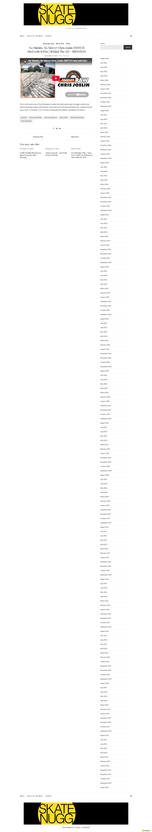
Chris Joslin (64, 117)
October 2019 (105, 414)
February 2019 (105, 449)
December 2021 (105, 301)
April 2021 (103, 336)
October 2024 (105, 154)
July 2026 (103, 63)
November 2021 (105, 306)
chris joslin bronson (77, 117)
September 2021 (105, 314)
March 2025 (104, 132)
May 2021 (103, 332)
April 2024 (103, 180)
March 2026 (104, 80)
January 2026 (104, 89)
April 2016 (103, 596)
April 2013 (103, 753)
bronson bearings (35, 117)
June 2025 (103, 119)
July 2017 (103, 531)
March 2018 (104, 497)
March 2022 (104, 288)
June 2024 (103, 171)
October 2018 (105, 466)
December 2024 (105, 145)
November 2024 (105, 150)
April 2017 (103, 544)
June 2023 (103, 223)
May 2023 (103, 228)
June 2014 (103, 692)
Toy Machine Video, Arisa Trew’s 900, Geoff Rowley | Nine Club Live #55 (82, 155)
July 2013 (103, 740)
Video (68, 43)
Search (102, 43)
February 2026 (105, 84)
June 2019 (103, 432)
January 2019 (104, 453)
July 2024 (103, 167)
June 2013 (103, 744)
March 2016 (104, 601)
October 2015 (105, 622)
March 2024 (104, 184)
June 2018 (103, 484)
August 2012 (104, 787)
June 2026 (103, 67)
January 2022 (104, 297)
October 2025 (105, 102)
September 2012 (105, 783)
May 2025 (103, 123)
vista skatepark (26, 121)
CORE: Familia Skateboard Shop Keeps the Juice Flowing (30, 155)
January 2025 (104, 141)
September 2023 (105, 210)
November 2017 (105, 514)
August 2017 (104, 527)
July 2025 (103, 115)
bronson (24, 117)
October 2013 (105, 727)
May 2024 (103, 176)
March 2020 (104, 392)
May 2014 (103, 696)
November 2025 (105, 97)
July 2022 (103, 271)
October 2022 (105, 258)
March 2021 (104, 340)
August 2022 (104, 267)
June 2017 (103, 536)
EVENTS (49, 36)
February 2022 (105, 293)
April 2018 (103, 492)
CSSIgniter (86, 827)
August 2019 (104, 423)
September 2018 (105, 471)
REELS (22, 36)
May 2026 (103, 71)
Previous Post (38, 137)
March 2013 (104, 757)
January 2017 (104, 557)
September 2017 (105, 523)
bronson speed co (50, 117)
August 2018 (104, 475)
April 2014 (103, 701)
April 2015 (103, 648)
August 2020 (104, 371)
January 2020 (104, 401)
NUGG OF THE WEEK (35, 36)
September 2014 (105, 679)
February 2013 (105, 761)
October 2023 (105, 206)
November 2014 (105, 670)
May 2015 (103, 644)
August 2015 (104, 631)
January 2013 (104, 766)
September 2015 (105, 627)
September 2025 (105, 106)
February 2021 (105, 345)
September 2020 (105, 366)
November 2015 (105, 618)
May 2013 (103, 748)
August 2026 (104, 58)
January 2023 (104, 245)
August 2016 (104, 579)
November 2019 (105, 410)
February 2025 (105, 136)
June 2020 (103, 379)
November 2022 (105, 254)
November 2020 (105, 358)
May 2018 (103, 488)
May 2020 (103, 384)
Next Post (75, 137)
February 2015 (105, 657)
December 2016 (105, 562)
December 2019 (105, 405)
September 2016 (105, 575)
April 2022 (103, 284)
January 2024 (104, 193)
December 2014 (105, 666)
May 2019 (103, 436)
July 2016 (103, 583)
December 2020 (105, 353)
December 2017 (105, 510)
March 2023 (104, 236)
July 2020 (103, 375)
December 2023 (105, 197)
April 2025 (103, 128)
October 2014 (105, 674)
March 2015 (104, 653)
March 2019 (104, 445)
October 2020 (105, 362)
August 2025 (104, 110)
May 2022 (103, 280)
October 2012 (105, 779)
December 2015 (105, 614)
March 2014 (104, 705)
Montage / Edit (48, 43)
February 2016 (105, 605)
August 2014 (104, 683)
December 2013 (105, 718)
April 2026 (103, 76)
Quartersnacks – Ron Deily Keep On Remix (56, 154)
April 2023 (103, 232)
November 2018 (105, 462)
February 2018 (105, 501)
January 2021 (104, 349)
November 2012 (105, 774)
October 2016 (105, 570)
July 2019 (103, 427)
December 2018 (105, 458)
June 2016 (103, 588)
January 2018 (104, 505)
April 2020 (103, 388)
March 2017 (104, 549)
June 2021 (103, 327)
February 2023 (105, 241)
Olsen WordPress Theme (71, 827)
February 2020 (105, 397)
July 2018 (103, 479)
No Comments (64, 56)
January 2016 (104, 609)
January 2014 (104, 714)
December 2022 (105, 249)
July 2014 (103, 687)
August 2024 (104, 163)
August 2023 (104, 215)
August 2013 (104, 735)
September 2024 (105, 158)
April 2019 (103, 440)
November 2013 (105, 722)
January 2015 (104, 661)
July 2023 (103, 219)
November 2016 (105, 566)
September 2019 (105, 419)
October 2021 (105, 310)
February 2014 (105, 709)
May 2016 (103, 592)
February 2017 (105, 553)
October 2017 (105, 518)
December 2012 (105, 770)
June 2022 (103, 275)
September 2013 (105, 731)
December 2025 (105, 93)
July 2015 (103, 635)
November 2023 (105, 202)
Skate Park (60, 43)
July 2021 (103, 323)
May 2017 (103, 540)
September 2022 (105, 262)
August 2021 (104, 319)
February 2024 (105, 189)
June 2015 (103, 640)
